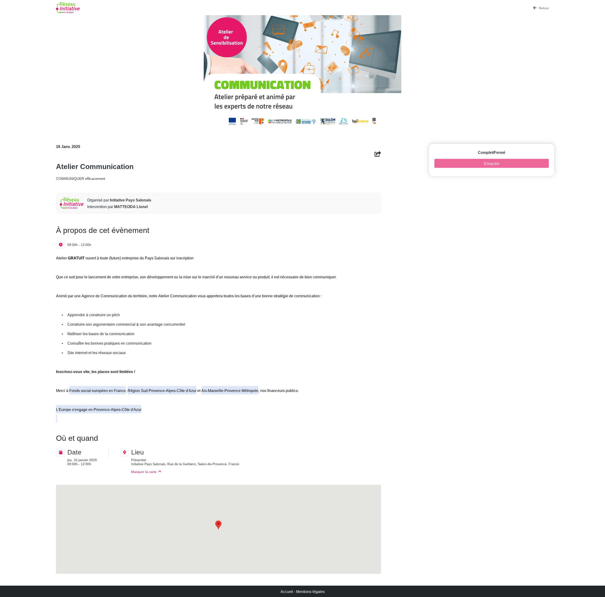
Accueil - (288, 591)
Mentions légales (310, 591)
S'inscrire (491, 163)
